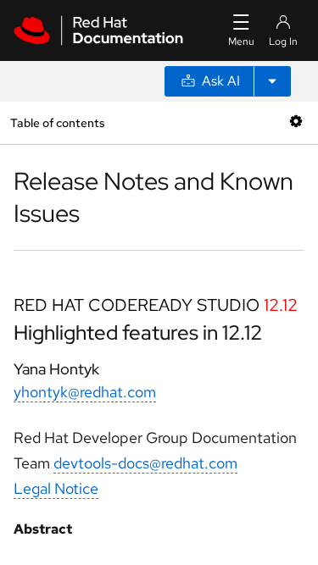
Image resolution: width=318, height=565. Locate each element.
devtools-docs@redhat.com (145, 463)
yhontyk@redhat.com (85, 392)
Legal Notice (56, 488)
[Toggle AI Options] (272, 81)
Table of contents (57, 122)
